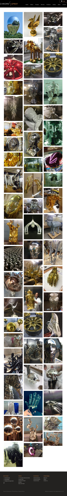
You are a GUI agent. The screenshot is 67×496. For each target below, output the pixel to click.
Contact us (46, 480)
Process (37, 4)
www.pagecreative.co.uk (59, 491)
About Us (45, 477)
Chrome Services (37, 477)
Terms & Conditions (7, 491)
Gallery (54, 4)
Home (27, 4)
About (31, 4)
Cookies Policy (22, 491)
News (59, 4)
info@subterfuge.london (9, 480)
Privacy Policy (15, 491)
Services (42, 4)
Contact (64, 4)
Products (49, 4)
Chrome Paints (36, 480)
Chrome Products (37, 479)
